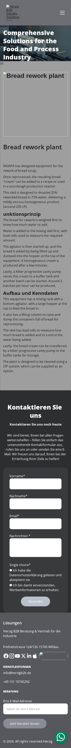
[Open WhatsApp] (60, 737)
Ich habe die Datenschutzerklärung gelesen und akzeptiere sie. (35, 575)
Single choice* (20, 565)
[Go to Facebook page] (6, 655)
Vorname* (17, 476)
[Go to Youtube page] (17, 655)
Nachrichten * (19, 536)
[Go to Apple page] (34, 655)
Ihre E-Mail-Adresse (17, 701)
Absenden (35, 601)
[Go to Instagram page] (11, 655)
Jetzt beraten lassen (24, 723)
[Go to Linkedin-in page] (29, 655)
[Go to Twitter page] (23, 655)
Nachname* (18, 496)
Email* (14, 516)
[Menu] (62, 12)
